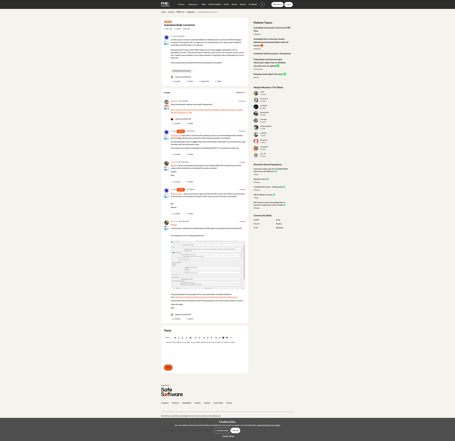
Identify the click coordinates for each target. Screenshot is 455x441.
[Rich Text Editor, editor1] (204, 352)
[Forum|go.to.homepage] (165, 4)
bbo (172, 36)
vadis (262, 92)
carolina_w (264, 99)
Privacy (229, 403)
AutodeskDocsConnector (182, 71)
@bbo (175, 165)
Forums (171, 12)
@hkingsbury (175, 135)
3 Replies (257, 182)
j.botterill (263, 133)
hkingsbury (175, 101)
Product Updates (214, 4)
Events (226, 4)
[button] (277, 4)
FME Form (180, 12)
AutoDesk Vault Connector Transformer (272, 54)
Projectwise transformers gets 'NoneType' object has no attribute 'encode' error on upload (270, 62)
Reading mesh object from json (268, 74)
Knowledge (253, 4)
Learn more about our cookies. (268, 425)
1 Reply (256, 174)
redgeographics (266, 126)
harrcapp (263, 119)
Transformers (258, 69)
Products (175, 403)
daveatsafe (264, 147)
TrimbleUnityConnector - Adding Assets (268, 187)
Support (243, 4)
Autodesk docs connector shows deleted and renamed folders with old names (271, 42)
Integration (191, 12)
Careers (197, 403)
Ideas (204, 4)
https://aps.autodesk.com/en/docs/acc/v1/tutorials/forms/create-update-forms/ (206, 297)
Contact (207, 403)
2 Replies (257, 190)
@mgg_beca (177, 194)
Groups (234, 4)
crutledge (263, 105)
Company (165, 403)
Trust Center (218, 403)
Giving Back (186, 403)
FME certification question (263, 195)
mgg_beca (174, 162)
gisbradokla (264, 112)
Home (163, 12)
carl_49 (263, 154)
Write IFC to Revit (260, 179)
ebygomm (264, 140)
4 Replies (257, 208)
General (256, 77)
